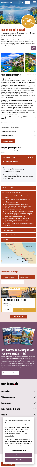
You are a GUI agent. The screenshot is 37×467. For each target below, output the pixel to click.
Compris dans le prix (8, 187)
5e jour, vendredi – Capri (7, 123)
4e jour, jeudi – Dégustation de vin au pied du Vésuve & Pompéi (16, 117)
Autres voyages (18, 316)
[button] (18, 391)
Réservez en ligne (8, 141)
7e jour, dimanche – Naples (8, 131)
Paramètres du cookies (18, 450)
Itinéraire (5, 239)
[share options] (33, 48)
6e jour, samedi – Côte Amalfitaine (10, 127)
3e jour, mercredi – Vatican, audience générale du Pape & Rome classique (16, 101)
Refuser (18, 459)
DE (22, 2)
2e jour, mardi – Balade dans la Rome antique (13, 85)
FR (27, 2)
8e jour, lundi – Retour (7, 135)
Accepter (18, 455)
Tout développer (31, 75)
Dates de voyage (8, 230)
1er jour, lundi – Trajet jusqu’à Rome (10, 79)
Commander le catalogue (10, 373)
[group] (12, 62)
